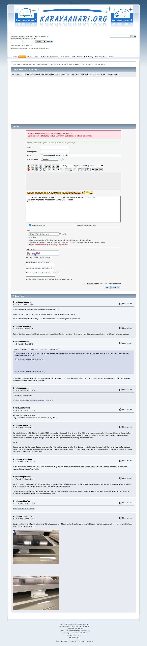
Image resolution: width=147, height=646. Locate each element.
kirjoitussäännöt (114, 284)
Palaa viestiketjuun (38, 225)
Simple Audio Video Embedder (70, 630)
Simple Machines (83, 624)
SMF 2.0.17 (64, 624)
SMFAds (69, 628)
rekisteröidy (45, 36)
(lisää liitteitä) (33, 237)
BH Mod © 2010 (74, 637)
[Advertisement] (73, 99)
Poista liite (63, 234)
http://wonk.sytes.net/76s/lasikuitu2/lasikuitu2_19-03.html (33, 400)
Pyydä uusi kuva (45, 257)
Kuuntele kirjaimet (32, 257)
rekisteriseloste (73, 3)
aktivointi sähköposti (22, 38)
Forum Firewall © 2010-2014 (79, 633)
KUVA (15, 442)
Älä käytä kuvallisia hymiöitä (86, 225)
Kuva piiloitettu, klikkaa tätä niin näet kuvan (30, 359)
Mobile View (85, 630)
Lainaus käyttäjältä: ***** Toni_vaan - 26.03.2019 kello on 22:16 (36, 349)
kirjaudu (35, 36)
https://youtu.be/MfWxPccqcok (24, 509)
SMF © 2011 (73, 624)
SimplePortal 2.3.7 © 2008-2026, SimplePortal (74, 626)
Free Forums (79, 628)
